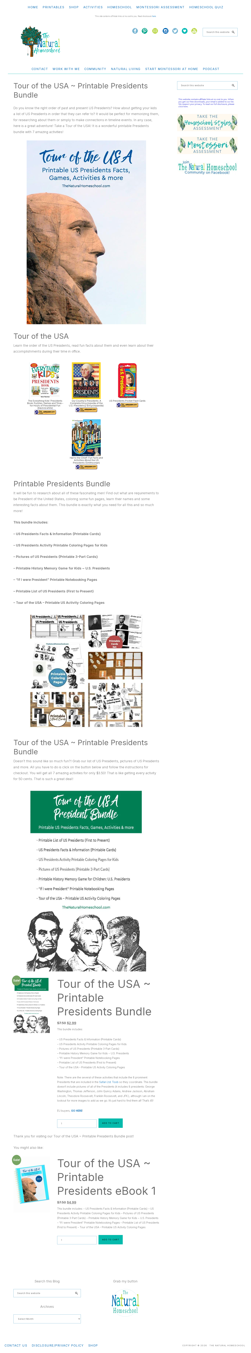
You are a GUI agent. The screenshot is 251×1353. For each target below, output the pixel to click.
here (154, 16)
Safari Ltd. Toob (109, 1082)
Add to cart (110, 1123)
